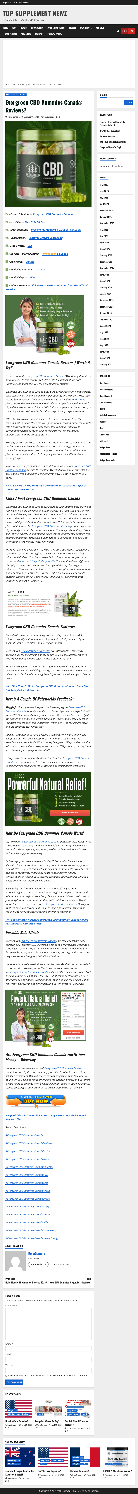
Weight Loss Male (107, 460)
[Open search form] (118, 31)
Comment (11, 1305)
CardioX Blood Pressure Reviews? (76, 1422)
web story (101, 27)
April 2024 (104, 274)
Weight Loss (86, 27)
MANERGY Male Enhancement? (113, 141)
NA (29, 245)
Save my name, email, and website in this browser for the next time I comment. (48, 1375)
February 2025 (106, 255)
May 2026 (104, 197)
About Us (39, 34)
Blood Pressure (73, 1414)
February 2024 (106, 287)
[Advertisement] (69, 62)
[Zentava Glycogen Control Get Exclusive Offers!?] (20, 1457)
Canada (39, 269)
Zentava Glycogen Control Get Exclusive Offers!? (113, 123)
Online (31, 277)
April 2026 (104, 204)
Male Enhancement (56, 27)
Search (103, 95)
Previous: (26, 1280)
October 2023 (106, 313)
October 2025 (106, 216)
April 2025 (104, 242)
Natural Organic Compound (45, 237)
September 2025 (107, 223)
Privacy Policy (54, 34)
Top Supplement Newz (35, 13)
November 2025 (106, 210)
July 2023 (104, 332)
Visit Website (38, 1264)
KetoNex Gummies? (108, 136)
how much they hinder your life (37, 561)
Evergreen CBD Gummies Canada (53, 214)
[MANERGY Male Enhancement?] (118, 1457)
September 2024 (107, 268)
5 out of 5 (62, 253)
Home (5, 27)
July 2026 (104, 184)
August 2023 (105, 326)
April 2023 (104, 351)
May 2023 (104, 345)
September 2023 (107, 319)
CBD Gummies (37, 27)
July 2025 (104, 229)
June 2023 (104, 338)
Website (9, 1365)
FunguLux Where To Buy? (47, 1421)
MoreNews (78, 1490)
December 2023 (106, 300)
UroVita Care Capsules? (16, 1421)
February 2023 (106, 364)
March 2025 (105, 249)
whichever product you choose (38, 940)
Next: (70, 1280)
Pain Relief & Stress (36, 222)
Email (9, 1354)
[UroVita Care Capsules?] (18, 1409)
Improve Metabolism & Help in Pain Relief (56, 229)
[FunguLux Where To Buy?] (48, 1409)
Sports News (11, 34)
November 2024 (106, 261)
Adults (30, 261)
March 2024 (105, 281)
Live (131, 31)
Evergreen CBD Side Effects (61, 904)
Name (9, 1343)
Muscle (72, 27)
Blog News (26, 34)
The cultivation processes (35, 650)
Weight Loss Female (108, 453)
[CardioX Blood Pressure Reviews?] (78, 1409)
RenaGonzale (14, 117)
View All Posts (61, 1264)
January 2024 (105, 293)
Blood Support (106, 396)
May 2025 (104, 236)
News (14, 27)
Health (23, 27)
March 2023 (105, 358)
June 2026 (104, 191)
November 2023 (106, 306)
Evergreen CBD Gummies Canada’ (40, 841)
